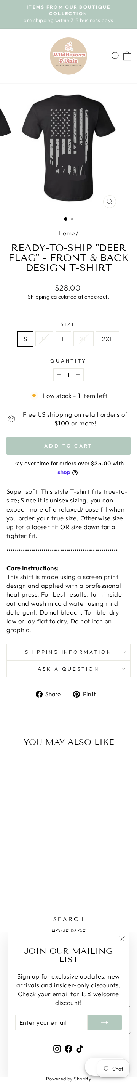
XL (84, 339)
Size (68, 324)
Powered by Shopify (68, 1078)
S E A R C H (68, 919)
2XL (107, 339)
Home (67, 233)
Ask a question (68, 669)
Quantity (68, 361)
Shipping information (68, 652)
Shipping (38, 296)
